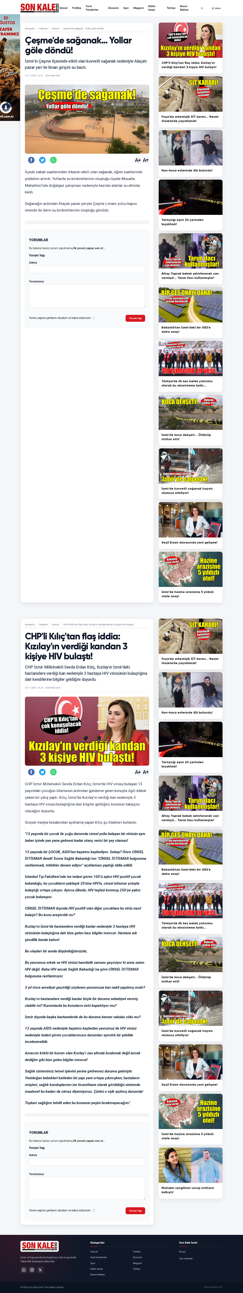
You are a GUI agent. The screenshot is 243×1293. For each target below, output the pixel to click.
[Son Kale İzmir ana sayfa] (39, 1246)
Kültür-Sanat (152, 8)
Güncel (63, 8)
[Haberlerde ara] (202, 8)
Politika (76, 8)
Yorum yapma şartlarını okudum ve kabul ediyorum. (60, 318)
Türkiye (171, 8)
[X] (40, 1269)
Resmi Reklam (184, 8)
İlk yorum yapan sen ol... (89, 248)
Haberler (43, 28)
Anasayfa (30, 28)
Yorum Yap (135, 318)
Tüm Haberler (186, 1258)
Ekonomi (113, 8)
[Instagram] (32, 1269)
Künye (182, 1251)
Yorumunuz (36, 281)
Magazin (138, 8)
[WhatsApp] (23, 1269)
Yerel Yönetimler (92, 8)
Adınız (33, 262)
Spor (126, 8)
